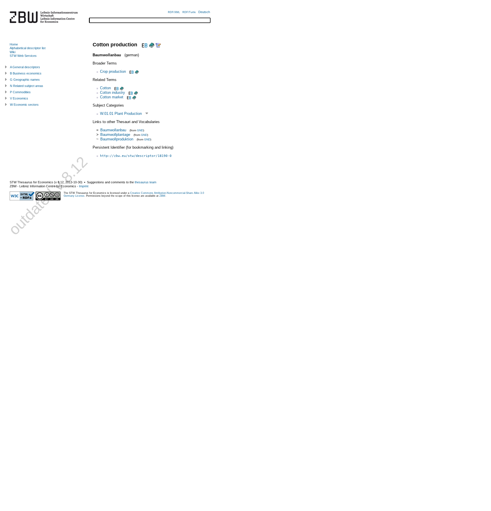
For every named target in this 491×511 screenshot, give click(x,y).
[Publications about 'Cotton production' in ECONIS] (151, 44)
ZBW (162, 195)
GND (140, 130)
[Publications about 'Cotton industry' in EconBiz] (130, 92)
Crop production (113, 71)
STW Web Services (23, 55)
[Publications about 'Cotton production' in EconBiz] (144, 44)
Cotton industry (112, 92)
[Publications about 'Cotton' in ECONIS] (122, 88)
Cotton (105, 88)
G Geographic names (25, 79)
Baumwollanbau (113, 130)
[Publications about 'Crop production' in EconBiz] (131, 71)
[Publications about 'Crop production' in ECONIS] (137, 71)
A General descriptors (25, 67)
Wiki (12, 52)
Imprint (83, 186)
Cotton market (111, 97)
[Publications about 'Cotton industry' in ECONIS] (136, 92)
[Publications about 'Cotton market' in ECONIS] (134, 97)
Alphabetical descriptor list (27, 48)
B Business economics (25, 73)
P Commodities (20, 92)
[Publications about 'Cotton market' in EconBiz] (128, 97)
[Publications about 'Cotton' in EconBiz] (116, 88)
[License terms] (48, 199)
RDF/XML (174, 12)
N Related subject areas (26, 86)
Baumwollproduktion (116, 139)
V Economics (19, 98)
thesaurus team (145, 182)
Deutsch (204, 12)
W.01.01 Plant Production (121, 113)
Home (14, 44)
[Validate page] (22, 199)
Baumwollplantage (115, 134)
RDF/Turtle (189, 12)
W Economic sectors (24, 104)
